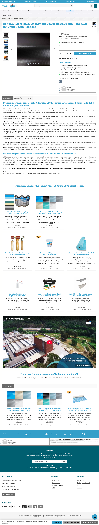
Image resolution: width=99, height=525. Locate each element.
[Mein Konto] (91, 6)
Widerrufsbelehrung (58, 485)
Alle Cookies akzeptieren (89, 522)
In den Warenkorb (84, 53)
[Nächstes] (55, 49)
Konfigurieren (57, 522)
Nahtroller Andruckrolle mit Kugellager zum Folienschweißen (17, 253)
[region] (29, 49)
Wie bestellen (81, 480)
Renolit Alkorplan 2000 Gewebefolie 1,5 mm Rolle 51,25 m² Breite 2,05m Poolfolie (49, 212)
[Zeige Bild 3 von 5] (33, 63)
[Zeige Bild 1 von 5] (28, 63)
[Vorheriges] (12, 49)
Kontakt (79, 488)
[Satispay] (35, 506)
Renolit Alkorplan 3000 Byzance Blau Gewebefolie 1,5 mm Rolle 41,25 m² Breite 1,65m (80, 409)
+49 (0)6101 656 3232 (9, 483)
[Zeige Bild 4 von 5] (35, 63)
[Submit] (64, 461)
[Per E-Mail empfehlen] (60, 81)
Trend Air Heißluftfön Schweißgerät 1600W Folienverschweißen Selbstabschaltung (49, 295)
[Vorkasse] (6, 506)
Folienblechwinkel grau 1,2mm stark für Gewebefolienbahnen (81, 295)
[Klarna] (29, 506)
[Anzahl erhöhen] (67, 53)
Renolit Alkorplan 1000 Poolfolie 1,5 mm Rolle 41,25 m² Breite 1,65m (19, 409)
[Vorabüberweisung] (19, 506)
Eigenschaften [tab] (18, 98)
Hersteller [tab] (28, 98)
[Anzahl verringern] (60, 53)
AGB (67, 467)
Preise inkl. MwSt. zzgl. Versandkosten (69, 38)
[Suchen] (71, 5)
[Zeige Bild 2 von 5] (30, 63)
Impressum (55, 480)
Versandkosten (45, 515)
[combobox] (52, 5)
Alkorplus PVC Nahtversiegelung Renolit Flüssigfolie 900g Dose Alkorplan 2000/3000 (17, 212)
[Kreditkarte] (24, 506)
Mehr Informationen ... (8, 523)
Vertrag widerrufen (8, 494)
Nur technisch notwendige (71, 522)
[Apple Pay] (13, 506)
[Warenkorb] (95, 6)
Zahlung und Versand (83, 483)
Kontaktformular (16, 489)
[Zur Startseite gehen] (10, 6)
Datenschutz (56, 483)
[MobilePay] (40, 506)
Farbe (64, 46)
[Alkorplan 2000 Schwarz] (33, 49)
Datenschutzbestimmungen (41, 467)
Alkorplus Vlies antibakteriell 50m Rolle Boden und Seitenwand (81, 253)
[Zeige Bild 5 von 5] (38, 63)
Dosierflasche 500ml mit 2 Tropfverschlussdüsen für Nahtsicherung (17, 295)
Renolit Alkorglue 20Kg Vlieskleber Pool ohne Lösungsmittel (49, 253)
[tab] (7, 98)
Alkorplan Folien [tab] (7, 386)
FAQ (78, 485)
